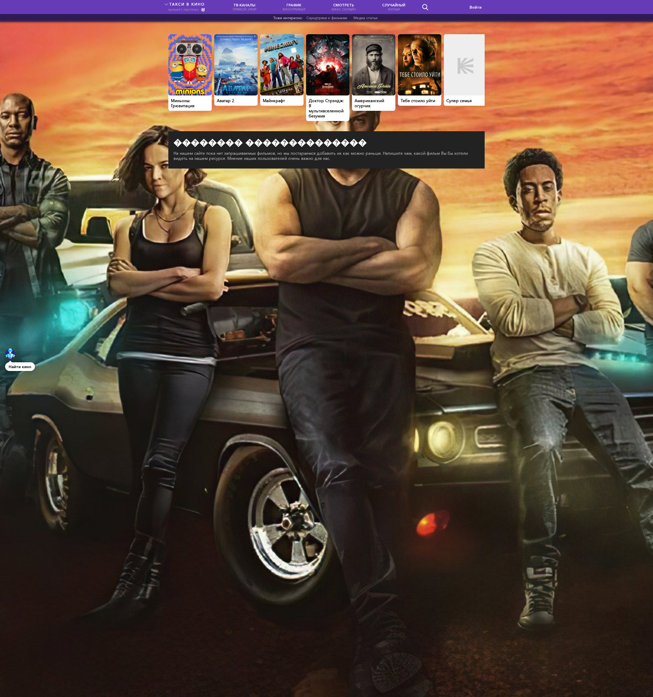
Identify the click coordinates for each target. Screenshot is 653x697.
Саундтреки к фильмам (326, 18)
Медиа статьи (366, 18)
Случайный (393, 7)
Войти (476, 7)
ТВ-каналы (244, 7)
